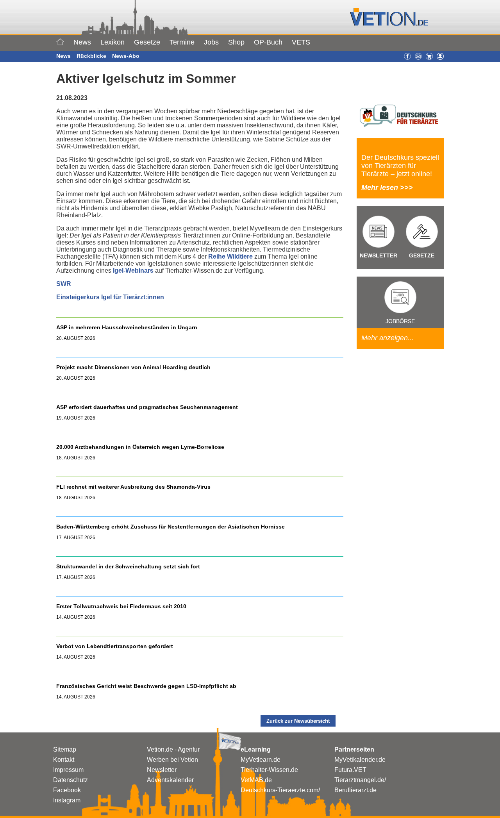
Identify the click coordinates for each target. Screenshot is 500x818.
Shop (236, 42)
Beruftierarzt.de (355, 790)
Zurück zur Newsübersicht (298, 721)
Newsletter (162, 769)
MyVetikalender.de (360, 759)
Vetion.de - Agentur (173, 749)
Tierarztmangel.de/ (360, 780)
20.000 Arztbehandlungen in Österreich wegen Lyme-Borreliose (141, 447)
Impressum (68, 769)
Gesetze (147, 42)
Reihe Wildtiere (230, 256)
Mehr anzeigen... (387, 338)
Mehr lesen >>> (387, 187)
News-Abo (125, 56)
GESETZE (421, 255)
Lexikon (112, 42)
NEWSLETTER (378, 255)
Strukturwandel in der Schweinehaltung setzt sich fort (128, 566)
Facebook (67, 790)
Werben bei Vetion (172, 759)
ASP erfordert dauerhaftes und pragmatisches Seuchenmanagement (147, 407)
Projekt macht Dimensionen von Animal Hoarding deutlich (133, 367)
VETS (301, 42)
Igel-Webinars (133, 270)
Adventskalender (170, 780)
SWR (63, 283)
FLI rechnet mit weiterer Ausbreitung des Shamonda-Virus (133, 487)
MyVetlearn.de (260, 759)
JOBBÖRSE (400, 321)
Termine (182, 42)
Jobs (211, 42)
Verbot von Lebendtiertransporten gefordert (114, 646)
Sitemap (64, 749)
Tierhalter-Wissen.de (269, 769)
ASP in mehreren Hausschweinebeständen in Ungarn (126, 327)
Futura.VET (350, 769)
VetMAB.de (256, 780)
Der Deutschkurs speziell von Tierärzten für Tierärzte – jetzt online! (400, 166)
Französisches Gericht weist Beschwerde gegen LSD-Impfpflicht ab (146, 686)
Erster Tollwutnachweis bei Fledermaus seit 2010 (121, 606)
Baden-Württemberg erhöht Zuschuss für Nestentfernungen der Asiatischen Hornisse (170, 526)
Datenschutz (70, 780)
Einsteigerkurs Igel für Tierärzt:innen (110, 297)
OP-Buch (268, 42)
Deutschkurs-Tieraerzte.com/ (280, 790)
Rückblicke (91, 56)
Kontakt (63, 759)
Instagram (66, 800)
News (82, 42)
